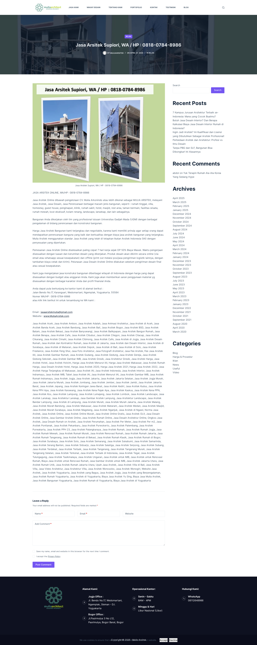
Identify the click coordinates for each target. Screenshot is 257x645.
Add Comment (43, 523)
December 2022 (182, 308)
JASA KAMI (74, 7)
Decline (173, 640)
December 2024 (182, 213)
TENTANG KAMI (115, 7)
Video (176, 372)
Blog (175, 352)
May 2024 (178, 241)
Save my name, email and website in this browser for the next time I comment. (72, 551)
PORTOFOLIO (136, 7)
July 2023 (178, 280)
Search (176, 85)
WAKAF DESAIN (93, 7)
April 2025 (179, 198)
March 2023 (179, 296)
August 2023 (180, 276)
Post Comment (43, 564)
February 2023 (181, 300)
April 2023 (179, 292)
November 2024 (182, 217)
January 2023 (180, 304)
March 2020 (179, 331)
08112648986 (195, 600)
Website (129, 513)
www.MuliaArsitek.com (56, 316)
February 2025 (181, 205)
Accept (164, 640)
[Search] (223, 7)
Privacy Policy (54, 556)
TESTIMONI (170, 7)
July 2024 (178, 233)
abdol (176, 172)
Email (83, 513)
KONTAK (154, 7)
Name (39, 513)
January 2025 (180, 210)
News (176, 364)
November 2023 (182, 264)
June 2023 (179, 284)
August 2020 (180, 323)
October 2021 (180, 315)
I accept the (48, 556)
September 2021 (182, 319)
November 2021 (182, 312)
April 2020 (179, 327)
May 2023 (178, 288)
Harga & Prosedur (183, 356)
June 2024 (179, 237)
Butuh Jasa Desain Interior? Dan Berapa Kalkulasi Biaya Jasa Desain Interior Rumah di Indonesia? (198, 124)
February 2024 (181, 253)
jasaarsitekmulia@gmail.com (57, 312)
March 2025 (179, 202)
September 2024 (182, 225)
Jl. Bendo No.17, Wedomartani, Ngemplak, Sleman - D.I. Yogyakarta (105, 604)
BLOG (186, 7)
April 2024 (179, 245)
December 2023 (182, 261)
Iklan (128, 36)
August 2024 (180, 229)
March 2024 (179, 249)
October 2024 (181, 221)
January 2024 (180, 257)
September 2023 (182, 272)
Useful (176, 368)
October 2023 (181, 268)
